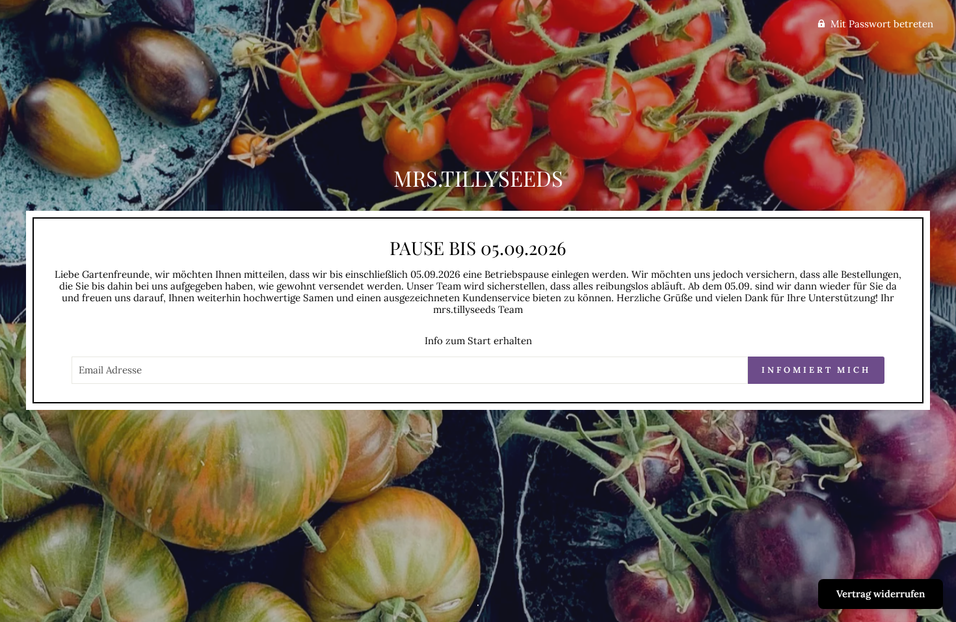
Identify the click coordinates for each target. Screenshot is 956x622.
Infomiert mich (816, 369)
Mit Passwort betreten (881, 24)
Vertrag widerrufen (880, 594)
